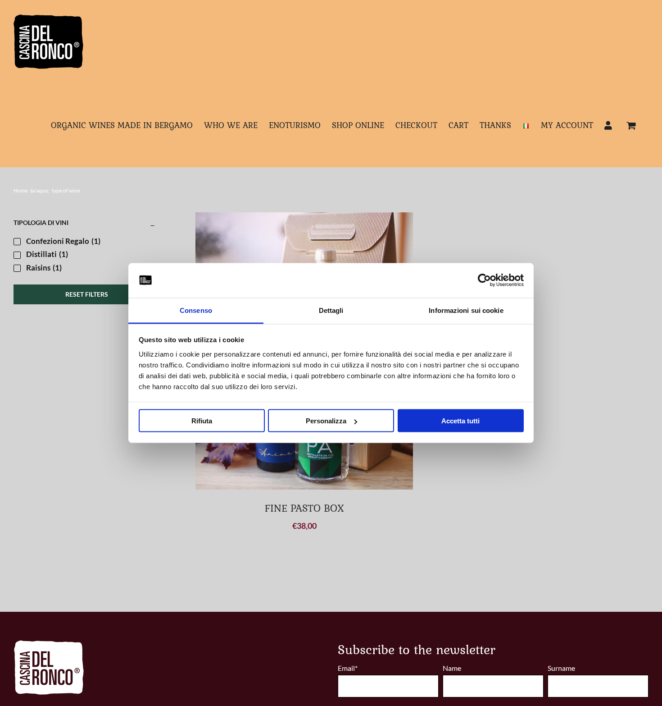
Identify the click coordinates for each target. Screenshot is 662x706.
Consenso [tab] (196, 310)
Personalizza (326, 421)
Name (452, 668)
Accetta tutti (460, 421)
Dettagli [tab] (331, 310)
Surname (561, 668)
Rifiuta (201, 421)
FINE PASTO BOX (304, 508)
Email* (348, 668)
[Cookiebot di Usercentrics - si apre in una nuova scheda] (484, 280)
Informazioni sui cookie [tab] (466, 310)
